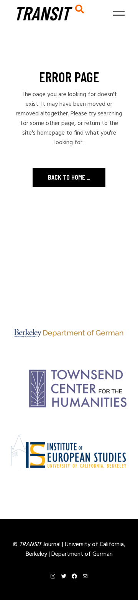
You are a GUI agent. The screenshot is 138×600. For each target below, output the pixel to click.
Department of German (82, 554)
